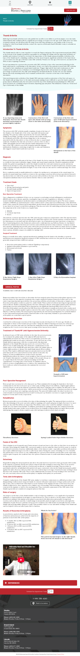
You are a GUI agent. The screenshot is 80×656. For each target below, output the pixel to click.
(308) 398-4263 (14, 632)
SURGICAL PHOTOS (12, 287)
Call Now (51, 591)
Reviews (50, 4)
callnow (51, 28)
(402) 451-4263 (14, 617)
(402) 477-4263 (14, 646)
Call (10, 4)
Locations (30, 4)
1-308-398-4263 (70, 10)
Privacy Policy (60, 654)
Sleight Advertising (51, 654)
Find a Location (42, 603)
